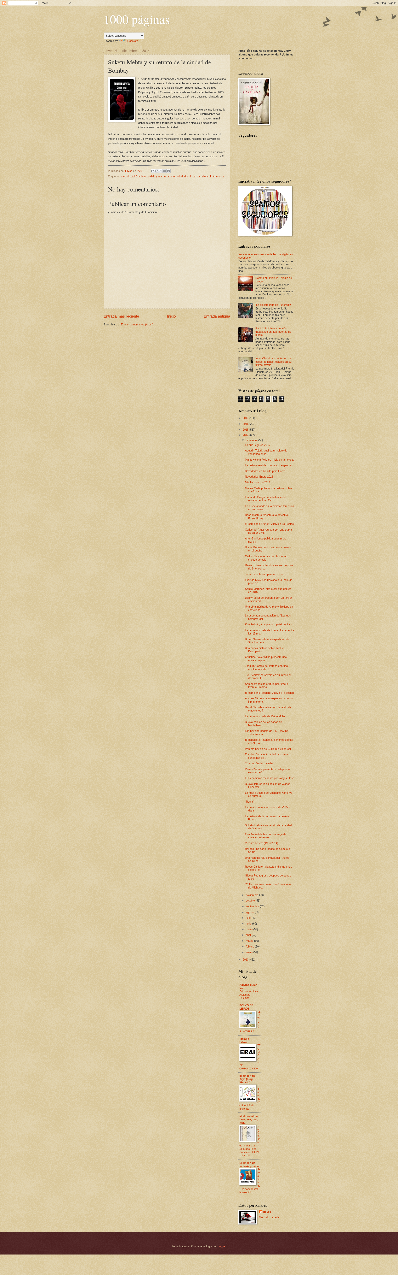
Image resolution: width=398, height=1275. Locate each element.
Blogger (221, 1246)
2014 (246, 435)
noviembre (252, 895)
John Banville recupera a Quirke (264, 574)
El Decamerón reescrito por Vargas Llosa (269, 778)
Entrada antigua (217, 316)
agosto (250, 912)
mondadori (179, 176)
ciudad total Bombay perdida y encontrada (146, 176)
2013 (246, 959)
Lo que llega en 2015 (257, 445)
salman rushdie (196, 176)
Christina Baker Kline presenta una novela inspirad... (266, 658)
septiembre (253, 906)
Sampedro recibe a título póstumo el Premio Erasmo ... (267, 685)
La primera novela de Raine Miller (265, 716)
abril (249, 935)
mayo (249, 929)
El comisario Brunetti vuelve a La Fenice (269, 523)
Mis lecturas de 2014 (257, 482)
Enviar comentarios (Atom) (137, 324)
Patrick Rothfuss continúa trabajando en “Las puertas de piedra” (273, 331)
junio (249, 923)
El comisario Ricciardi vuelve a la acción (269, 692)
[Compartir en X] (161, 171)
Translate (132, 40)
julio (248, 917)
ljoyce (267, 1211)
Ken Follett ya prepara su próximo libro (268, 624)
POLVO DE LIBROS (246, 1007)
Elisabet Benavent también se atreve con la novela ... (267, 756)
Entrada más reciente (121, 316)
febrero (250, 946)
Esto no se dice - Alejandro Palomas (248, 994)
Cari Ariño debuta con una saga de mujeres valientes (265, 836)
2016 (246, 423)
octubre (251, 900)
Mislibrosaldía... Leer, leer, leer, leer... (249, 1119)
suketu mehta (215, 176)
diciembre (252, 440)
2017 (246, 418)
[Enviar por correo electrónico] (153, 171)
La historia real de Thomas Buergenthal (268, 465)
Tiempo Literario (244, 1040)
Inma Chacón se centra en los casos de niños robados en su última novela (273, 361)
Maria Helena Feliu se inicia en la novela (269, 459)
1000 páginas (137, 19)
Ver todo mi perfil (269, 1217)
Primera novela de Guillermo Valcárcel (268, 748)
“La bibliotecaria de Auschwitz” (273, 304)
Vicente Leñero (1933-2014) (261, 843)
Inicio (171, 316)
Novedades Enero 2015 (259, 476)
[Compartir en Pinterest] (168, 171)
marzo (250, 940)
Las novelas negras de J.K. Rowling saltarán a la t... (266, 732)
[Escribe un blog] (157, 171)
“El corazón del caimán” (259, 763)
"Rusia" (249, 801)
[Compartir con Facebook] (165, 171)
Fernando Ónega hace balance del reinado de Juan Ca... (265, 499)
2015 (246, 429)
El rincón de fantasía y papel (249, 1164)
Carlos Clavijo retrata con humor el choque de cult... (265, 558)
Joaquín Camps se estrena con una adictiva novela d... (266, 667)
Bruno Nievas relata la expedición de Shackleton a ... (267, 641)
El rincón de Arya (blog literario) (247, 1079)
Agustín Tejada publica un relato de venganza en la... (266, 452)
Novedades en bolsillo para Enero (265, 471)
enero (249, 952)
